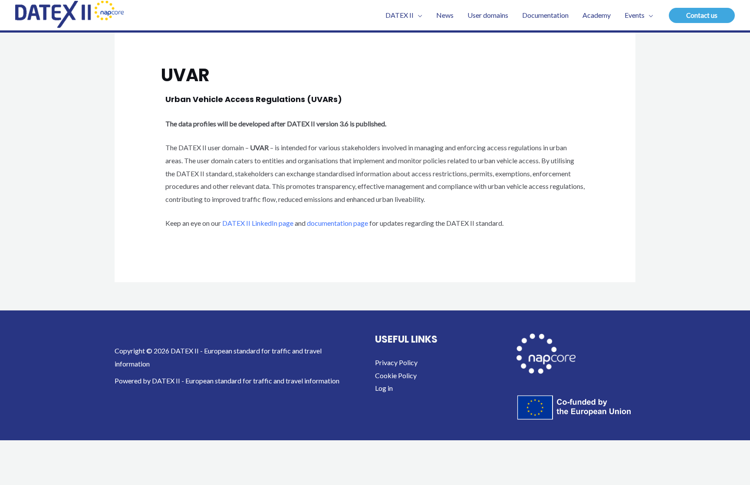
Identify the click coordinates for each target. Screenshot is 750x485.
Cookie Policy (396, 375)
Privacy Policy (396, 362)
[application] (418, 15)
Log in (384, 388)
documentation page (338, 223)
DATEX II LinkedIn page (257, 223)
